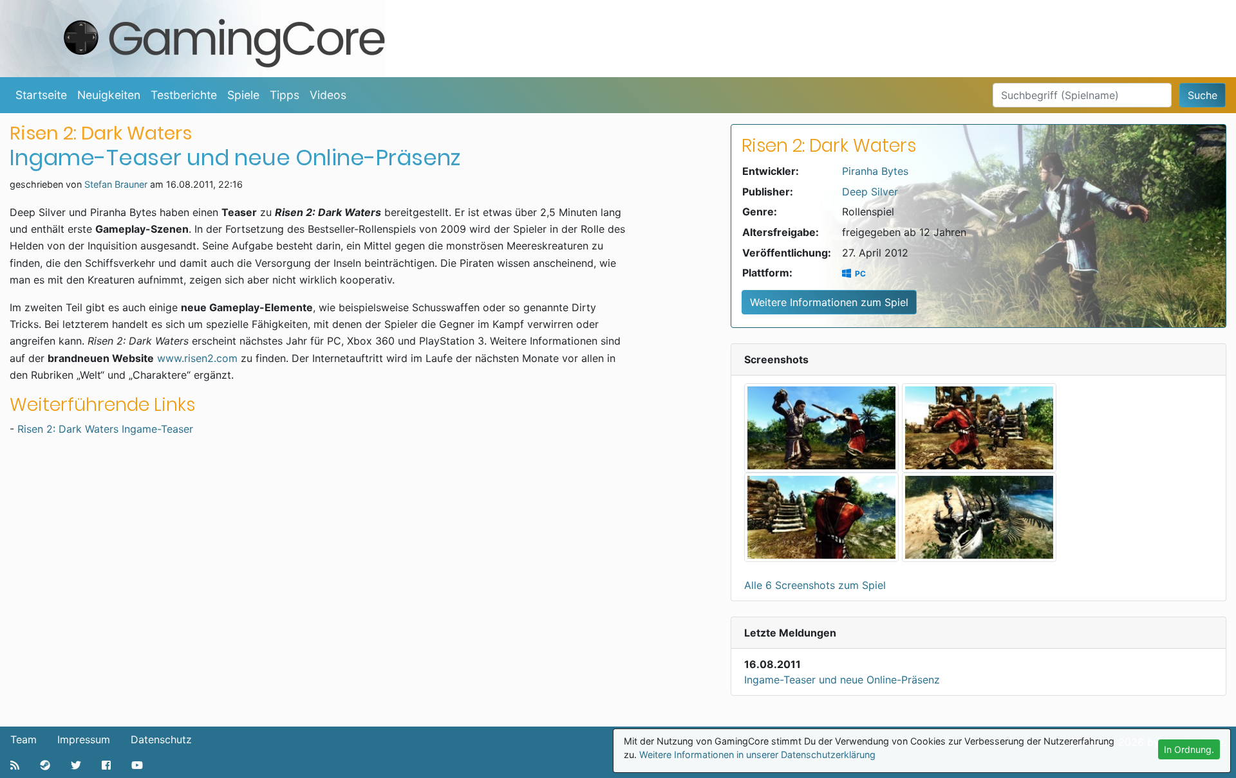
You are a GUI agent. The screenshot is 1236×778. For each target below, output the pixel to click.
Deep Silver (870, 191)
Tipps (284, 95)
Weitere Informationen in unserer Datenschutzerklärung (757, 754)
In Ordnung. (1189, 749)
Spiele (243, 95)
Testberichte (184, 95)
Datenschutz (161, 739)
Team (23, 739)
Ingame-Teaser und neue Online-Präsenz (842, 679)
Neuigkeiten (108, 95)
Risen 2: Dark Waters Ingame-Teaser (105, 428)
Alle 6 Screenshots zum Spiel (815, 585)
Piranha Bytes (875, 171)
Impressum (83, 739)
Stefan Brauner (115, 184)
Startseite (41, 95)
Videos (328, 95)
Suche (1202, 95)
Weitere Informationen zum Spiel (829, 302)
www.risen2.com (197, 358)
